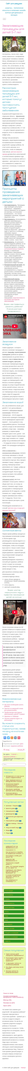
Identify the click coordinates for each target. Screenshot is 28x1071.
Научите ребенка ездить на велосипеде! (13, 719)
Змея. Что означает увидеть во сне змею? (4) (15, 867)
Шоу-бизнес (8, 924)
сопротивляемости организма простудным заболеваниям (14, 299)
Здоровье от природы (11, 716)
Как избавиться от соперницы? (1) (12, 880)
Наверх (23, 1068)
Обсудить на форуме (11, 933)
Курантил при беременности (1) (11, 860)
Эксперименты (9, 903)
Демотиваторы (9, 907)
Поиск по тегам (8, 993)
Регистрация (9, 891)
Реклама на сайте (9, 1003)
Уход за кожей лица (12, 827)
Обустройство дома (12, 821)
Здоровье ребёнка (17, 746)
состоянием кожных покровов (14, 249)
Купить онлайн (9, 928)
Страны (7, 899)
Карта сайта (7, 1005)
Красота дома (10, 808)
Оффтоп (7, 941)
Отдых (8, 833)
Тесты (7, 912)
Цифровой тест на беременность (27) (12, 847)
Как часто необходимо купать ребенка (13, 705)
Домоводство (10, 814)
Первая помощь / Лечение (14, 823)
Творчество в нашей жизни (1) (12, 863)
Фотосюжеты (9, 895)
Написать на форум (11, 937)
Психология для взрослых (14, 816)
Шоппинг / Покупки (12, 806)
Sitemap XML (7, 1000)
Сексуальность (11, 811)
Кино (6, 920)
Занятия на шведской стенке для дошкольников (13, 709)
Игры (6, 916)
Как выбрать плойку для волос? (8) (14, 856)
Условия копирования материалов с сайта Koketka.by (13, 996)
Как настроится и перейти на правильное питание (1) (14, 852)
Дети (21, 744)
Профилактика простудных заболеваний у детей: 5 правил (14, 713)
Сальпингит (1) (11, 850)
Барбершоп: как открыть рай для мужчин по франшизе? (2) (14, 871)
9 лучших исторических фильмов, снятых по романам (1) (13, 876)
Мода (7, 830)
